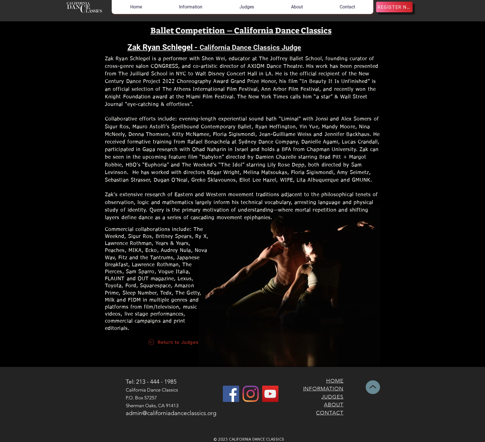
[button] (190, 7)
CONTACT (330, 412)
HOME (335, 381)
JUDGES (332, 397)
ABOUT (334, 404)
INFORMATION (323, 388)
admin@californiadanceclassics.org (171, 412)
